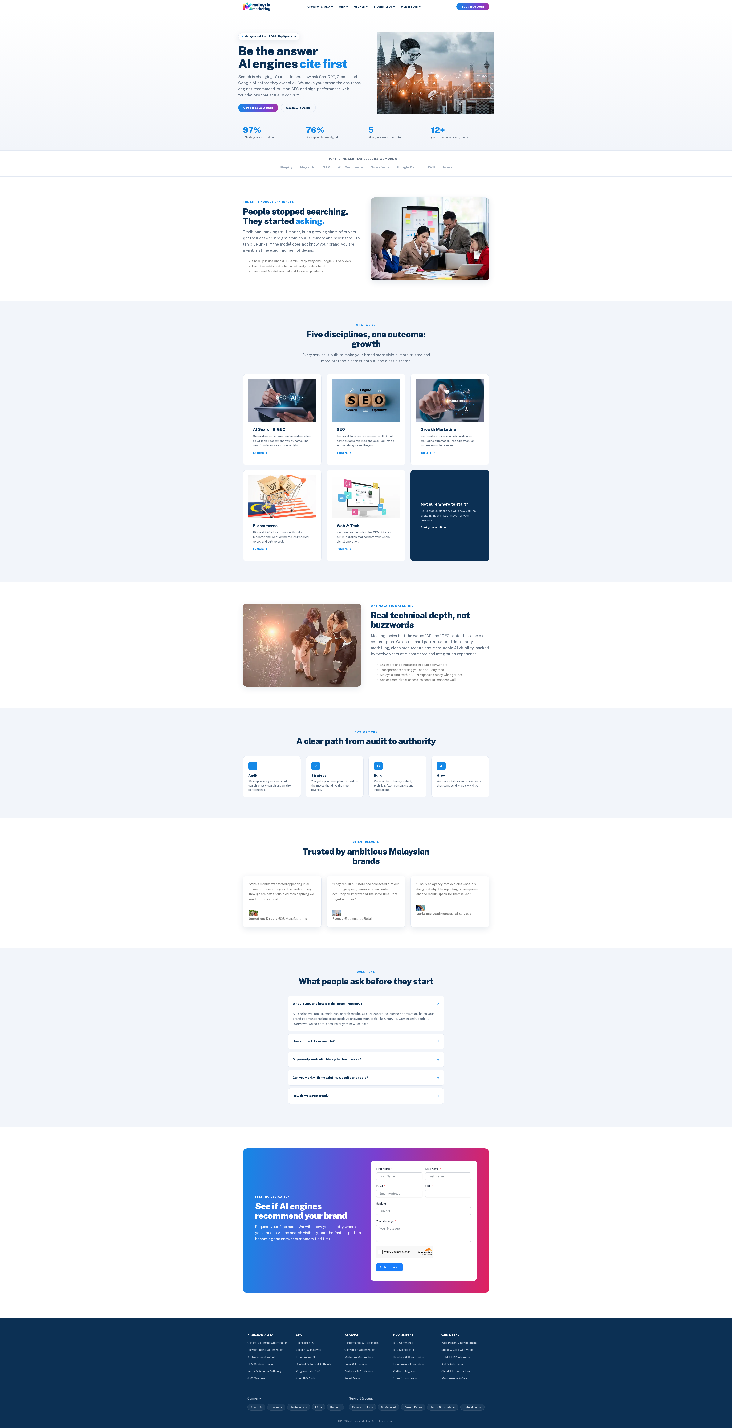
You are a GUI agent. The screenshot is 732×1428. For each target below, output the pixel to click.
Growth (359, 6)
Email (379, 1186)
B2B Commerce (403, 1342)
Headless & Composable (408, 1357)
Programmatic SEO (308, 1371)
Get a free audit (472, 6)
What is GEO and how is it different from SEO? (327, 1004)
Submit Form (389, 1267)
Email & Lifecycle (355, 1364)
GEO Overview (256, 1378)
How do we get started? (311, 1096)
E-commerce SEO (307, 1357)
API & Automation (452, 1364)
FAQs (318, 1407)
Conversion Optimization (359, 1349)
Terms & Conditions (442, 1407)
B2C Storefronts (403, 1349)
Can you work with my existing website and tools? (330, 1078)
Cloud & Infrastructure (455, 1371)
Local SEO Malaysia (308, 1349)
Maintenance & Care (454, 1378)
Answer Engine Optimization (265, 1349)
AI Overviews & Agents (261, 1357)
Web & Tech (409, 6)
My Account (388, 1407)
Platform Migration (405, 1371)
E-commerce (383, 6)
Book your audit (431, 527)
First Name (383, 1168)
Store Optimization (405, 1378)
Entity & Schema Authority (264, 1371)
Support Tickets (362, 1407)
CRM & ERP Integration (456, 1357)
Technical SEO (305, 1342)
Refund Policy (472, 1407)
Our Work (276, 1407)
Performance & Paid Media (361, 1342)
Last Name (432, 1168)
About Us (256, 1407)
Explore (258, 452)
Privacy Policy (413, 1407)
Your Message (385, 1221)
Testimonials (299, 1407)
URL (428, 1186)
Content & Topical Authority (313, 1364)
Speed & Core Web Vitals (457, 1349)
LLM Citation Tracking (261, 1364)
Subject (381, 1203)
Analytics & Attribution (358, 1371)
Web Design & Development (459, 1342)
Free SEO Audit (305, 1378)
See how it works (298, 107)
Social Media (352, 1378)
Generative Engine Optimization (267, 1342)
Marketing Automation (358, 1357)
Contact (335, 1407)
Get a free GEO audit (258, 107)
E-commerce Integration (408, 1364)
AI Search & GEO (318, 6)
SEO (342, 6)
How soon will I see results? (314, 1041)
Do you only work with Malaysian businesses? (327, 1059)
